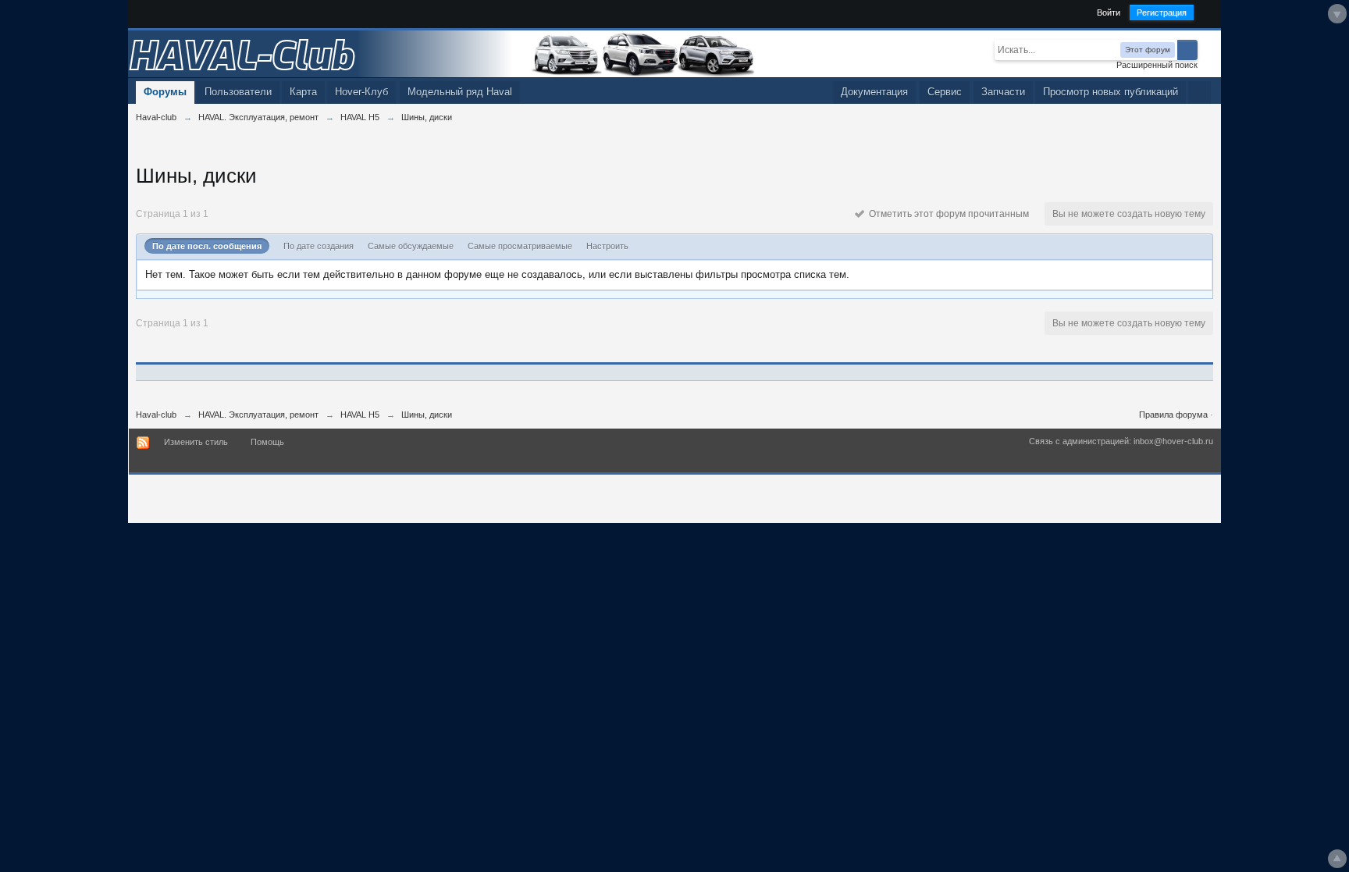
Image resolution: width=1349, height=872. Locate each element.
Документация (874, 92)
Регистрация (1162, 12)
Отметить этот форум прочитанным (946, 213)
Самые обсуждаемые (411, 246)
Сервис (944, 92)
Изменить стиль (196, 442)
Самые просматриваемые (520, 246)
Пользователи (238, 92)
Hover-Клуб (361, 92)
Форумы (165, 92)
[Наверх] (1337, 858)
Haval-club (156, 414)
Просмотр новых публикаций (1110, 92)
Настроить (607, 246)
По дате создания (318, 246)
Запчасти (1003, 92)
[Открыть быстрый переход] (1199, 92)
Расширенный (1207, 49)
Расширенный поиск (1157, 64)
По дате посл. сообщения (207, 246)
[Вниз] (1337, 13)
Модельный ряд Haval (460, 92)
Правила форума (1173, 414)
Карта (303, 92)
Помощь (267, 442)
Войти (1108, 12)
